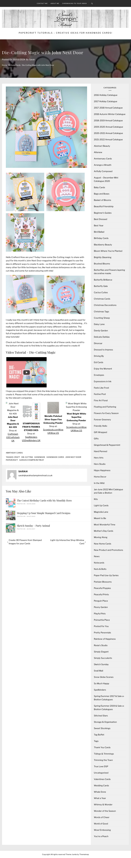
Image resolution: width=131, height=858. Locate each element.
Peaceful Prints (101, 594)
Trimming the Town (103, 760)
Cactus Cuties (101, 292)
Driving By (99, 356)
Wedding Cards (101, 785)
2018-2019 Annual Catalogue (108, 120)
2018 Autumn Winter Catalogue (109, 114)
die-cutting (27, 457)
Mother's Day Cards (103, 531)
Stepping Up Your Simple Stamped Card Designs (43, 513)
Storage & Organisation (105, 722)
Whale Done (100, 792)
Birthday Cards (15, 453)
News (97, 556)
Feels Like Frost (101, 388)
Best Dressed (100, 219)
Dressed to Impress (103, 349)
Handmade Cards (55, 457)
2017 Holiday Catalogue (105, 101)
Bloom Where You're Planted (108, 251)
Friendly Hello (100, 426)
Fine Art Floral (101, 400)
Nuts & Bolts (100, 569)
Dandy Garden (101, 330)
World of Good (101, 823)
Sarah (32, 59)
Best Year (98, 225)
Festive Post (100, 394)
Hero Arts (98, 457)
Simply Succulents (103, 658)
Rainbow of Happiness (105, 639)
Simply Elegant (101, 651)
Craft (17, 457)
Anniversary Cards (103, 158)
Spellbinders (100, 690)
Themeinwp (84, 854)
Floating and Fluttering (105, 407)
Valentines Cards (102, 779)
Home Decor (100, 476)
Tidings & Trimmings (104, 753)
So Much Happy (101, 683)
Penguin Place (101, 601)
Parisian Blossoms (103, 582)
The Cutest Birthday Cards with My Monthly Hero (44, 500)
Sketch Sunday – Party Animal (33, 525)
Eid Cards (98, 362)
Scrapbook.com (50, 429)
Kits (96, 499)
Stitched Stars (101, 715)
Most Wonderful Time (104, 524)
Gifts (96, 438)
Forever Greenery (102, 419)
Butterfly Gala (101, 286)
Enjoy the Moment (103, 368)
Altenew (98, 152)
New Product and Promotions (108, 550)
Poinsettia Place (102, 620)
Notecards (99, 562)
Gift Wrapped (100, 432)
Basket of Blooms (102, 200)
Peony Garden (101, 607)
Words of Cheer (101, 817)
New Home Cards (102, 543)
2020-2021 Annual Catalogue (108, 133)
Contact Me (42, 3)
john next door (73, 457)
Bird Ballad (99, 232)
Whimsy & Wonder (103, 804)
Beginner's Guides (103, 213)
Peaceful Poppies (102, 588)
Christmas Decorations (105, 305)
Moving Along (100, 537)
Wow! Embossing (102, 830)
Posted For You (101, 626)
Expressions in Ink (102, 381)
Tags (96, 741)
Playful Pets (100, 613)
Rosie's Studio (101, 645)
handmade (39, 457)
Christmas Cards (102, 299)
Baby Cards (99, 187)
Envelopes (99, 375)
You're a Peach (101, 836)
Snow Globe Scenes (103, 677)
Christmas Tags (101, 311)
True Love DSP (101, 766)
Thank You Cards (102, 747)
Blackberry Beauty (103, 244)
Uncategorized (101, 772)
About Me (55, 3)
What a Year (100, 798)
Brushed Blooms (102, 263)
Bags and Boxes (101, 193)
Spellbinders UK (32, 440)
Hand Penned (100, 451)
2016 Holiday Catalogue (105, 95)
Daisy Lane (99, 324)
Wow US (54, 433)
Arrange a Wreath (102, 165)
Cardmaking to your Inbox (74, 3)
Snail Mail (98, 670)
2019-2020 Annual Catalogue (108, 127)
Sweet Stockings (102, 728)
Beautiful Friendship (103, 206)
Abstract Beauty (102, 146)
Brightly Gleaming (102, 257)
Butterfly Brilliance (103, 280)
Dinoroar (98, 343)
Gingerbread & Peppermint (107, 445)
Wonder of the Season (105, 811)
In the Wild (99, 483)
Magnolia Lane (101, 512)
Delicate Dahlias (102, 337)
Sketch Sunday (101, 664)
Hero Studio (99, 464)
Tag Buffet (99, 734)
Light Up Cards (101, 505)
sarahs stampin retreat (31, 460)
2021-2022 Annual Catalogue (108, 139)
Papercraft (12, 460)
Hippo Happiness (102, 470)
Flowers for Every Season (106, 413)
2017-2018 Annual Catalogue (108, 107)
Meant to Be (100, 518)
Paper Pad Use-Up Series (106, 575)
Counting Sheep (102, 318)
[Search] (92, 3)
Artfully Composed (103, 171)
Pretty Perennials (102, 632)
